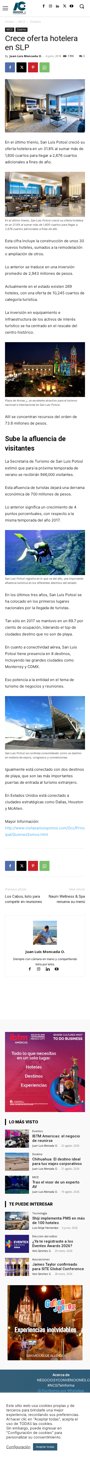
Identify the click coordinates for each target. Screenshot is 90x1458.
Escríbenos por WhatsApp (62, 1390)
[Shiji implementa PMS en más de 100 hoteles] (17, 1221)
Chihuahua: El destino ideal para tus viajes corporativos (57, 1161)
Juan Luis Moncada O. (26, 56)
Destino (35, 22)
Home (9, 22)
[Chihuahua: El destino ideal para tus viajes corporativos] (17, 1162)
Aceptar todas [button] (45, 1446)
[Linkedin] (57, 6)
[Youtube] (71, 6)
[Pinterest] (33, 67)
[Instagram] (50, 6)
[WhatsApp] (45, 67)
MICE (21, 22)
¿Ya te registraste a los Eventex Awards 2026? (52, 1243)
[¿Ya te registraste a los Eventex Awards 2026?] (17, 1244)
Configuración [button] (18, 1447)
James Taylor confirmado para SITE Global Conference (58, 1266)
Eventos (37, 1131)
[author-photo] (45, 945)
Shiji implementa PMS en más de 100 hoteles (58, 1220)
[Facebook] (43, 6)
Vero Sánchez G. (42, 1251)
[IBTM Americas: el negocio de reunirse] (17, 1139)
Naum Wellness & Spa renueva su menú (67, 899)
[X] (64, 6)
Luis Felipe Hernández (45, 1228)
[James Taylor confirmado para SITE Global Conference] (17, 1267)
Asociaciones (41, 1259)
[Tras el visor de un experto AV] (17, 1185)
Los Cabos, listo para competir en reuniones (23, 899)
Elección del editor (45, 1236)
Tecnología (39, 1213)
